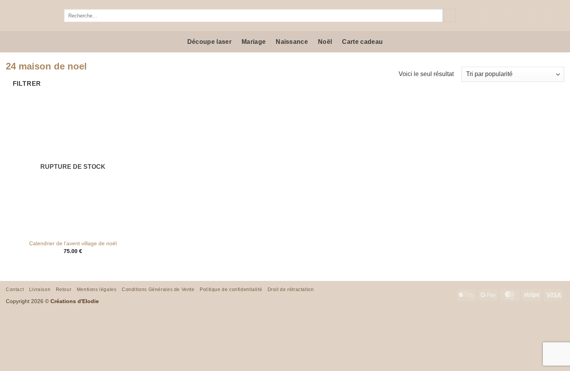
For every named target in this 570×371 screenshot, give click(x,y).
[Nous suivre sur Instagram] (471, 15)
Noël (325, 41)
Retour (64, 289)
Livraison (40, 289)
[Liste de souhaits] (519, 15)
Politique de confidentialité (231, 289)
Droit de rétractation (291, 289)
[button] (539, 15)
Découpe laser (209, 41)
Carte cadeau (362, 41)
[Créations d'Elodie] (29, 15)
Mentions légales (97, 289)
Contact (15, 289)
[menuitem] (496, 15)
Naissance (292, 41)
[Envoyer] (449, 15)
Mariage (254, 41)
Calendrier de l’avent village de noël (73, 243)
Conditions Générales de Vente (158, 289)
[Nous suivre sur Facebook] (461, 15)
